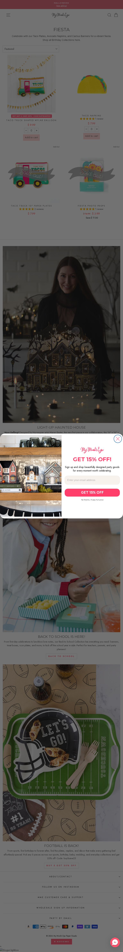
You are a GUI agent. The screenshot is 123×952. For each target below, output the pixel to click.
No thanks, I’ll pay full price (92, 500)
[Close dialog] (118, 439)
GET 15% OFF (92, 492)
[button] (115, 942)
